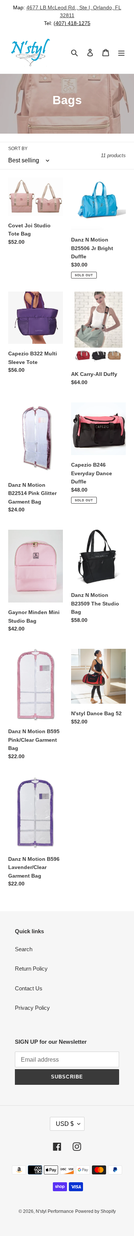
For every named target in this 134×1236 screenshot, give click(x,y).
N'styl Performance (55, 1211)
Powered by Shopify (95, 1211)
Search (23, 949)
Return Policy (31, 968)
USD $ (65, 1124)
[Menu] (121, 52)
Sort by (18, 148)
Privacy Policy (32, 1008)
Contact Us (28, 988)
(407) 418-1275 (72, 23)
